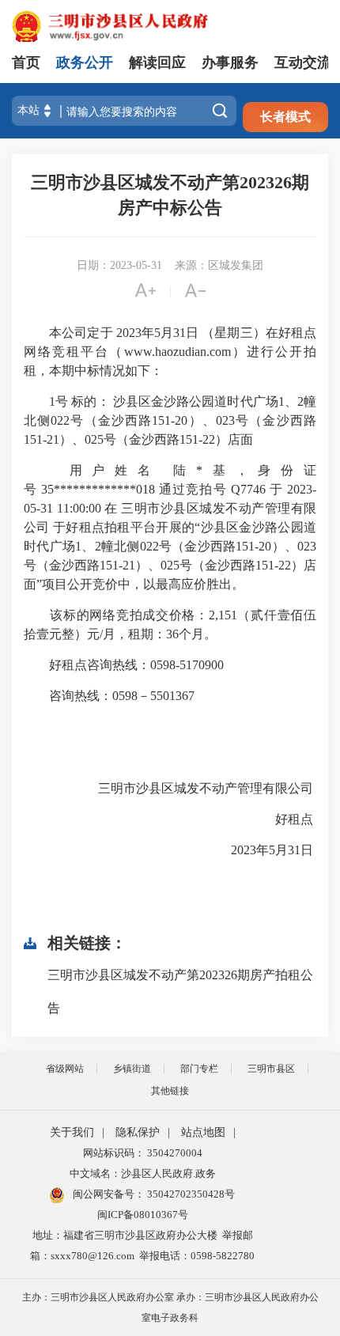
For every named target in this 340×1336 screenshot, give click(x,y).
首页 (26, 62)
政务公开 (84, 62)
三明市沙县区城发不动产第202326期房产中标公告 (170, 195)
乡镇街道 (132, 1068)
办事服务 (230, 62)
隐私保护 (137, 1132)
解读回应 (157, 62)
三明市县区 (271, 1068)
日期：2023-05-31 (119, 265)
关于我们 (72, 1132)
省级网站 (65, 1068)
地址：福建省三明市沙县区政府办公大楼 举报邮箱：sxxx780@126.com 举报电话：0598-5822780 (142, 1245)
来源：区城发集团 (219, 265)
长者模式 (285, 116)
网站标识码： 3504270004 (142, 1153)
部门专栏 (199, 1068)
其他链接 (170, 1090)
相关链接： (87, 943)
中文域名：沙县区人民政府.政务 (143, 1173)
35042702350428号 (190, 1194)
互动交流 (302, 62)
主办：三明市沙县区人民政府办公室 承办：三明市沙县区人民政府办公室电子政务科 (170, 1307)
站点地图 (203, 1132)
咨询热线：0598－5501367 (109, 695)
